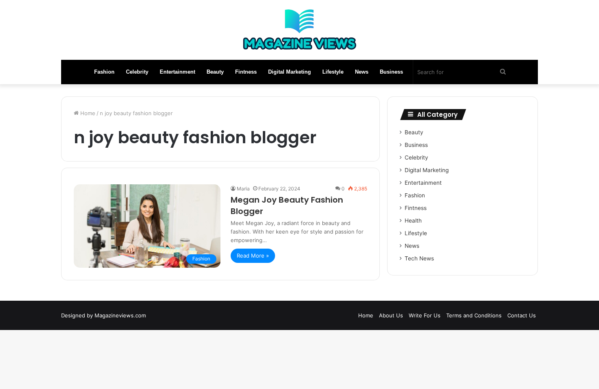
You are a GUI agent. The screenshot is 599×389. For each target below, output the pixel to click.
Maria (243, 189)
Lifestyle (333, 72)
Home (87, 113)
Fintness (246, 72)
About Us (391, 315)
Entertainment (177, 72)
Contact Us (521, 315)
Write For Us (424, 315)
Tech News (419, 258)
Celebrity (137, 72)
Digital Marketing (289, 72)
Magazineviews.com (120, 315)
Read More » (253, 255)
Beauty (215, 72)
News (361, 72)
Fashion (104, 72)
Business (391, 72)
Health (413, 220)
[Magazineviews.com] (299, 30)
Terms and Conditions (474, 315)
